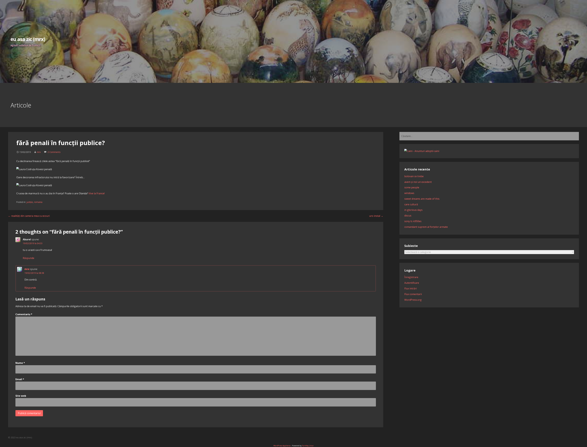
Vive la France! (97, 193)
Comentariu (23, 314)
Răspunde (28, 258)
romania (38, 202)
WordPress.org (413, 299)
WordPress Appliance (281, 445)
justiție (29, 202)
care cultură (411, 204)
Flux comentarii (413, 294)
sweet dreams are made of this (421, 198)
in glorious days (413, 210)
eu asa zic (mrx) (28, 39)
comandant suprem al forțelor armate (426, 227)
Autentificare (411, 282)
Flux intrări (410, 288)
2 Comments (54, 152)
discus (407, 215)
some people (411, 187)
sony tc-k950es (412, 221)
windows (409, 193)
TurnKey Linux (308, 445)
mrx (39, 152)
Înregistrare (411, 277)
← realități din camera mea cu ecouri (29, 216)
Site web (20, 395)
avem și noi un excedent (418, 182)
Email (19, 379)
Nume (20, 363)
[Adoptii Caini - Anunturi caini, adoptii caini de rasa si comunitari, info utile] (421, 151)
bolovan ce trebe (414, 176)
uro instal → (376, 216)
